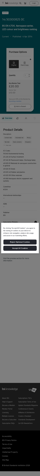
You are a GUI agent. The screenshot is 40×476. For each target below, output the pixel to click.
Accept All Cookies (20, 248)
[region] (20, 238)
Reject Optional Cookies (20, 242)
